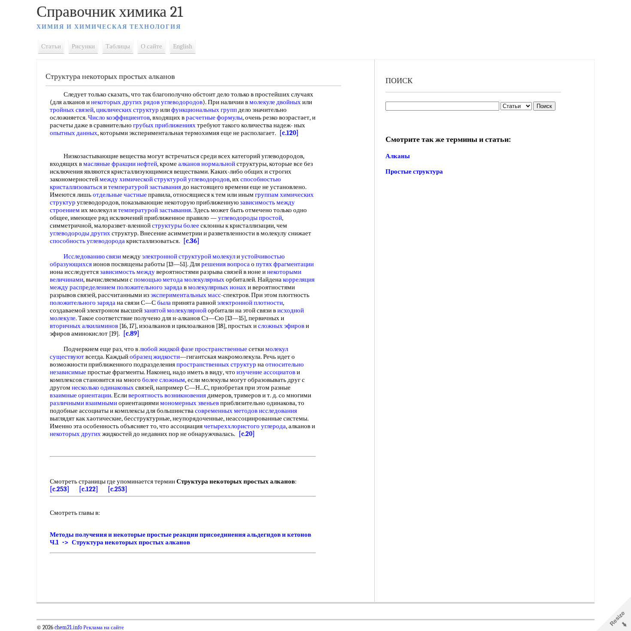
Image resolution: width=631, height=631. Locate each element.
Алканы (397, 156)
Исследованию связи (92, 256)
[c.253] (60, 489)
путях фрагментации (285, 264)
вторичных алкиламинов (84, 326)
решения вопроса (225, 264)
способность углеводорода (87, 241)
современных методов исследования (246, 411)
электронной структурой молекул (188, 256)
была (164, 302)
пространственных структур (216, 364)
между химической (126, 179)
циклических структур (127, 110)
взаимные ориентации (80, 395)
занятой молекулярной (175, 310)
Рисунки (83, 46)
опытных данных (73, 133)
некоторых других (116, 102)
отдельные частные (120, 194)
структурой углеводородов (192, 179)
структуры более (175, 225)
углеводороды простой (250, 218)
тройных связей (72, 110)
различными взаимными (83, 403)
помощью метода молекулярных (179, 279)
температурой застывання (154, 210)
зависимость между (127, 272)
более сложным (163, 380)
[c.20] (247, 434)
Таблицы (118, 46)
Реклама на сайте (103, 628)
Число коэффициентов (119, 117)
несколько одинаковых (103, 387)
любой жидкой (159, 349)
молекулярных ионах (217, 287)
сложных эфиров (281, 326)
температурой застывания (144, 187)
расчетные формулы (214, 117)
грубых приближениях (164, 125)
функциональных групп (204, 110)
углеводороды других (80, 233)
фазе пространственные (214, 349)
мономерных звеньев (189, 403)
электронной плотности (250, 302)
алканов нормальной (206, 164)
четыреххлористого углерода (245, 426)
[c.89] (131, 333)
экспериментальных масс (186, 295)
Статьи (51, 46)
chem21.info (68, 628)
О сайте (151, 46)
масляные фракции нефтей (120, 164)
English (182, 46)
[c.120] (289, 133)
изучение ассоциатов (266, 372)
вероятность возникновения (167, 395)
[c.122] (88, 489)
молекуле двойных (275, 102)
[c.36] (191, 241)
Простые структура (414, 171)
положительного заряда (149, 287)
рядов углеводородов (173, 102)
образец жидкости (155, 357)
